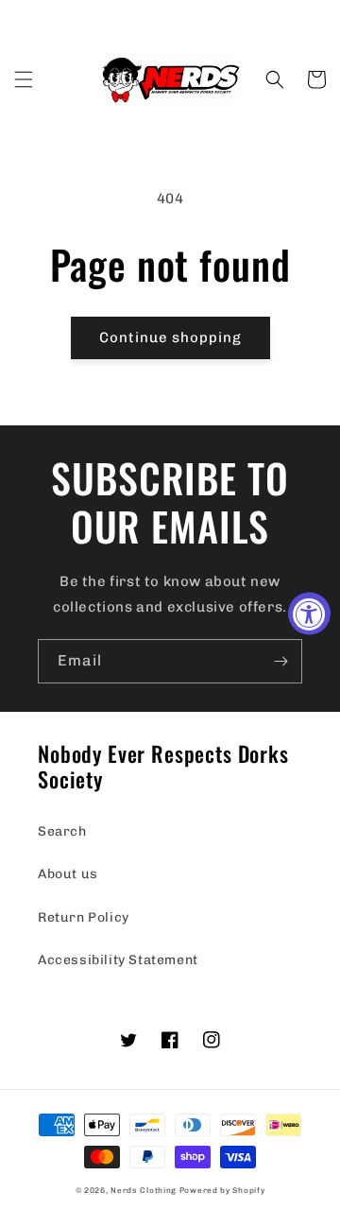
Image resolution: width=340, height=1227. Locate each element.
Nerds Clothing (143, 1190)
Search (62, 831)
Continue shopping (170, 337)
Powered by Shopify (222, 1190)
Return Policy (83, 917)
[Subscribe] (280, 661)
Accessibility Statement (118, 960)
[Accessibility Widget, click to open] (309, 614)
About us (68, 874)
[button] (23, 79)
